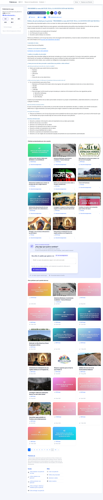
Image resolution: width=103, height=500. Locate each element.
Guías (30, 469)
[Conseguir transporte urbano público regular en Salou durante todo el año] (64, 204)
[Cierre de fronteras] (89, 178)
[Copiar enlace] (59, 12)
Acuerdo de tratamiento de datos (50, 39)
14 (55, 450)
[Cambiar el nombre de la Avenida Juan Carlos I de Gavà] (89, 204)
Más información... (10, 15)
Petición (32, 17)
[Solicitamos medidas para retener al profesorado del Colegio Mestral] (39, 179)
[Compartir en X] (51, 12)
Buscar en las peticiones (31, 2)
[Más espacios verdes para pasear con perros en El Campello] (89, 155)
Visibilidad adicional (55, 17)
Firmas (42, 17)
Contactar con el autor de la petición (37, 51)
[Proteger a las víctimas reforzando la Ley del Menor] (39, 228)
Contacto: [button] (41, 2)
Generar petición (40, 269)
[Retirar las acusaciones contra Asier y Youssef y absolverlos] (64, 179)
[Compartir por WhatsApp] (48, 12)
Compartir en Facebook (38, 13)
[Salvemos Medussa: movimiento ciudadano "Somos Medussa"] (64, 155)
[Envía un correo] (55, 12)
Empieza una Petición (86, 2)
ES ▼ (21, 2)
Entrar (76, 2)
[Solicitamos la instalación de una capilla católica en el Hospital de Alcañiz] (64, 228)
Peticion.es (13, 2)
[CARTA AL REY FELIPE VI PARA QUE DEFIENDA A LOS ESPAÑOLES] (39, 155)
